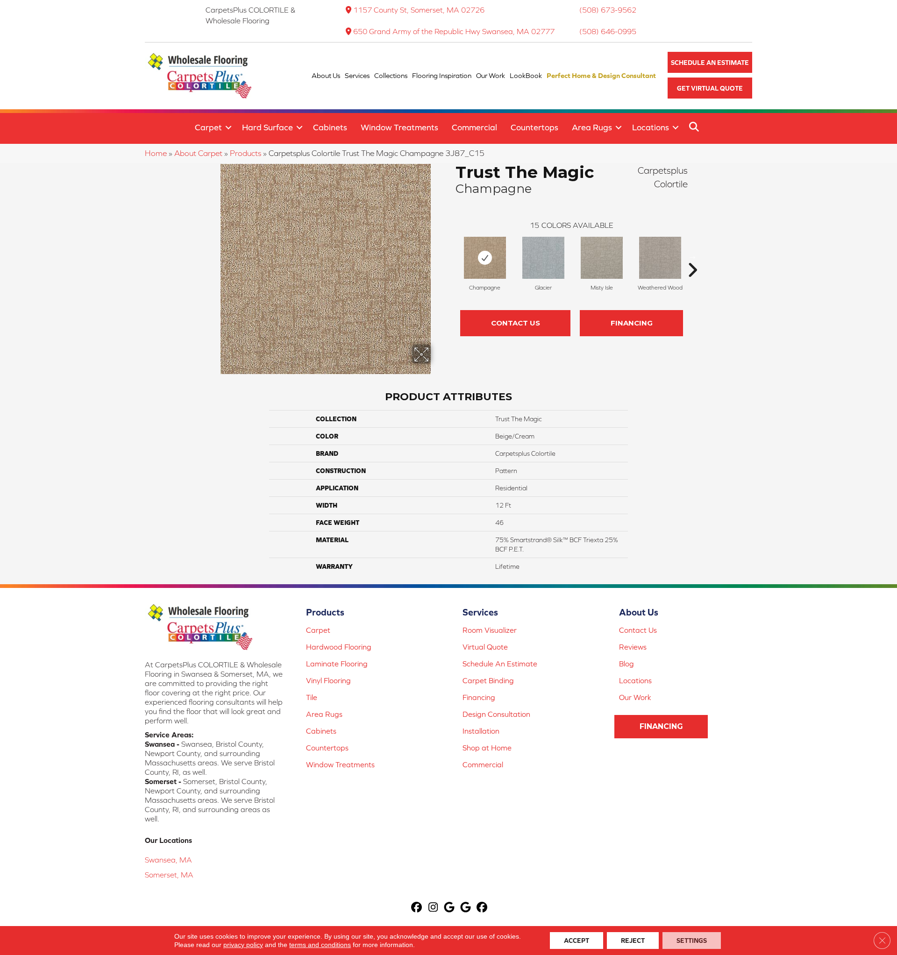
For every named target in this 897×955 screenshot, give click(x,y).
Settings (691, 940)
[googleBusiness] (449, 908)
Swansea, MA (168, 860)
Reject (633, 940)
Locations (650, 127)
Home (156, 153)
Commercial (474, 127)
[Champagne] (485, 257)
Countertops (534, 127)
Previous (451, 256)
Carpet (208, 127)
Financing (632, 322)
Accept (576, 940)
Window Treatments (399, 127)
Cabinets (330, 127)
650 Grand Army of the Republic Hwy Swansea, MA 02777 (454, 31)
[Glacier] (543, 257)
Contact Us (515, 322)
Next (692, 256)
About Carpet (198, 153)
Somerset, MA (169, 874)
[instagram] (433, 908)
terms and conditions (320, 944)
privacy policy (243, 944)
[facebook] (417, 908)
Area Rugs (592, 127)
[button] (710, 62)
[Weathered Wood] (660, 257)
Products (245, 153)
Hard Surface (267, 127)
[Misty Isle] (601, 257)
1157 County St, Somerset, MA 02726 (418, 10)
